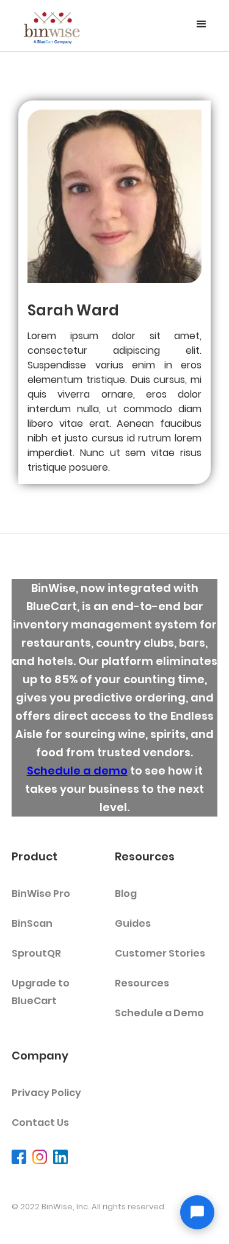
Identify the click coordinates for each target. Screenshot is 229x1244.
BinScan (32, 923)
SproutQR (36, 953)
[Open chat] (197, 1212)
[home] (52, 25)
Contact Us (40, 1123)
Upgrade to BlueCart (41, 992)
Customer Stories (160, 953)
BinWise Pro (41, 894)
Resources (142, 983)
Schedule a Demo (159, 1013)
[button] (201, 24)
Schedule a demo (77, 770)
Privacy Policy (46, 1093)
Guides (133, 923)
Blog (126, 894)
